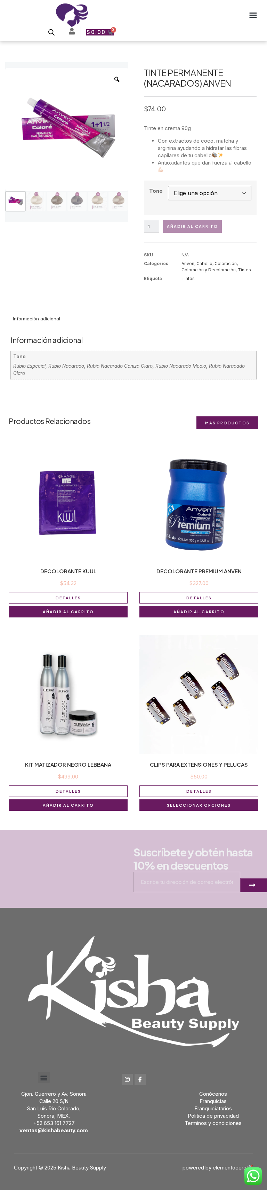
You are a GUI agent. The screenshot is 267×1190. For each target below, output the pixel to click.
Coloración (226, 263)
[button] (253, 15)
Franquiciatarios (213, 1108)
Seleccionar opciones (199, 805)
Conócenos (213, 1094)
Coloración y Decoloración (208, 269)
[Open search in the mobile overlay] (51, 32)
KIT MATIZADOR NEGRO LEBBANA (68, 764)
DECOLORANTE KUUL (68, 571)
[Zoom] (117, 79)
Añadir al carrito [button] (68, 611)
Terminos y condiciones (213, 1123)
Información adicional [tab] (36, 318)
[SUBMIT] (253, 885)
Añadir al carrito (192, 226)
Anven (187, 263)
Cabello (204, 263)
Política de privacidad (213, 1115)
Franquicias (213, 1101)
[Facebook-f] (140, 1079)
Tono (156, 190)
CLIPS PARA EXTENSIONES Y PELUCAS (199, 764)
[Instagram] (127, 1079)
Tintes (244, 269)
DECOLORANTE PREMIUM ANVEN (199, 571)
